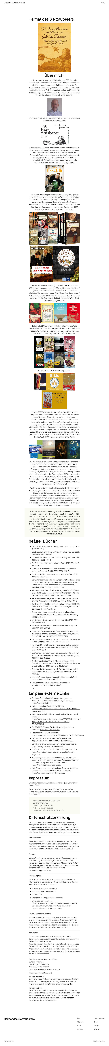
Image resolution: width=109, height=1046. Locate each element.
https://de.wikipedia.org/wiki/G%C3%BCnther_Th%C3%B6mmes (58, 735)
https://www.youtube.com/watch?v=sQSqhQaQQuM (53, 741)
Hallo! (103, 3)
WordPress (102, 1041)
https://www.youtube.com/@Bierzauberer (48, 773)
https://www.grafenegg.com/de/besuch (47, 746)
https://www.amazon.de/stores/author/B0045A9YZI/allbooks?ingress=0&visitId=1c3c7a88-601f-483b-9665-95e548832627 (56, 721)
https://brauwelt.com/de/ (50, 729)
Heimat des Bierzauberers (14, 3)
